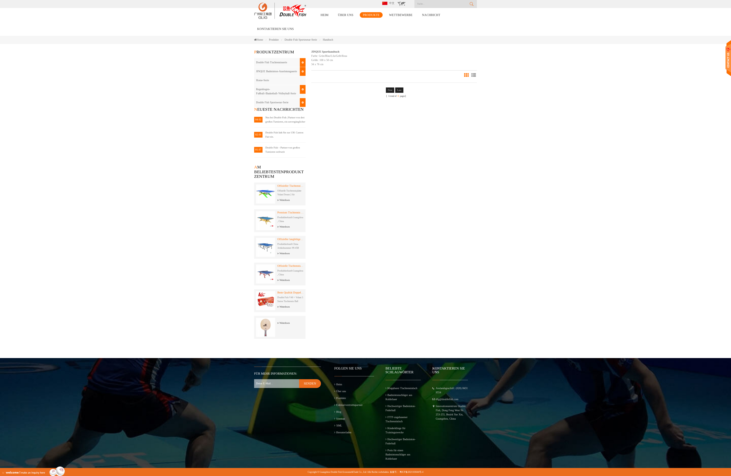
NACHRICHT (431, 15)
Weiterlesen (284, 200)
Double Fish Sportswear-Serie (272, 102)
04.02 (258, 119)
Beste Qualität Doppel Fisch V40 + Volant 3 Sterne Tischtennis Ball (290, 292)
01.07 (258, 149)
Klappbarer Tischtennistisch (402, 388)
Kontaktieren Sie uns (275, 28)
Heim (324, 15)
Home (260, 39)
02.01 (258, 134)
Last (399, 90)
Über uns (345, 15)
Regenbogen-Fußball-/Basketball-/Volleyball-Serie (276, 91)
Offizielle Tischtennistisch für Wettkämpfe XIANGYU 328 (290, 265)
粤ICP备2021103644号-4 (411, 472)
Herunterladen (343, 432)
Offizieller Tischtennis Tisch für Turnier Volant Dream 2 (290, 185)
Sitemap (340, 418)
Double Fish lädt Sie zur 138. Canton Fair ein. (284, 134)
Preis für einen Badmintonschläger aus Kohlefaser (397, 454)
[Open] (728, 58)
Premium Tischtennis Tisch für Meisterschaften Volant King (290, 212)
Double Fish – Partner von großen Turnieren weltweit (282, 149)
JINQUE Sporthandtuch (325, 51)
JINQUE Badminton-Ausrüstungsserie (276, 71)
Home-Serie (262, 80)
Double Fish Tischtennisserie (271, 62)
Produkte (371, 15)
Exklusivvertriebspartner (349, 405)
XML (339, 425)
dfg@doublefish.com (447, 399)
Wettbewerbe (401, 15)
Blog (338, 411)
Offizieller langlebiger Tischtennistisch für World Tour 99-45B (290, 239)
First (390, 90)
